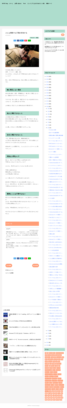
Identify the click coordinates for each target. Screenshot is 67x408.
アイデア (58, 367)
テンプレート (60, 380)
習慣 (57, 397)
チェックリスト (48, 380)
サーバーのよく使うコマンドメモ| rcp (56, 277)
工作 (59, 393)
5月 (48, 127)
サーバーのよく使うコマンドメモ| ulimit (56, 209)
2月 (48, 336)
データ (50, 382)
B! (22, 40)
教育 (62, 393)
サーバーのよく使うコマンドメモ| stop (56, 168)
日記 (37, 37)
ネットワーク (61, 384)
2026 (47, 76)
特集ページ (49, 3)
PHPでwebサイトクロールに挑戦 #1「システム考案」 (56, 146)
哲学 (54, 393)
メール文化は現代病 (54, 250)
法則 (56, 395)
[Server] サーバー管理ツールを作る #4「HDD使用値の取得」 (56, 223)
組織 (54, 397)
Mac (46, 359)
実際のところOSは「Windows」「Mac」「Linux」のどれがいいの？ (56, 274)
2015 (47, 106)
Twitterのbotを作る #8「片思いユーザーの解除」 (56, 170)
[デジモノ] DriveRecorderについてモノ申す (56, 247)
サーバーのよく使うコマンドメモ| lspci (56, 220)
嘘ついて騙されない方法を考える (56, 159)
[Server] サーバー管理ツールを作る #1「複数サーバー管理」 (56, 296)
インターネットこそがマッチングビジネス (56, 165)
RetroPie (55, 359)
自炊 (59, 397)
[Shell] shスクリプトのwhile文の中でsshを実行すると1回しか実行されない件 (56, 280)
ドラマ (56, 384)
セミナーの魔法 (52, 151)
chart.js (46, 365)
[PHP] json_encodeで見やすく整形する (56, 305)
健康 (55, 391)
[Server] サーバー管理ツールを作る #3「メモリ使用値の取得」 (56, 231)
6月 (48, 125)
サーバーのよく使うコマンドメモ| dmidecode (56, 201)
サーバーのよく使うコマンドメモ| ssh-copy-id (56, 318)
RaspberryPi (50, 359)
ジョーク (46, 376)
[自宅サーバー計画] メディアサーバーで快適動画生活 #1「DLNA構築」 (56, 272)
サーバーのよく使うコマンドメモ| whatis (56, 253)
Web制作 (54, 363)
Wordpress (59, 363)
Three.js (50, 361)
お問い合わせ (18, 3)
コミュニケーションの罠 (54, 138)
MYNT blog (5, 3)
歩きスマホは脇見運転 (54, 132)
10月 (49, 114)
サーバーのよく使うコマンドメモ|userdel (56, 269)
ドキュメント (47, 384)
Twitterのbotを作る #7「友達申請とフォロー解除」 (56, 179)
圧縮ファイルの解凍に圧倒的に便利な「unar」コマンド (23, 351)
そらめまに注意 (52, 129)
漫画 (61, 395)
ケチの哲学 (52, 198)
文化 (46, 395)
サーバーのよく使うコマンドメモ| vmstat (56, 244)
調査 (46, 399)
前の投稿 (35, 265)
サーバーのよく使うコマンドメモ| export (56, 310)
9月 (48, 116)
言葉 (62, 397)
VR (50, 363)
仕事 (50, 391)
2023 (47, 84)
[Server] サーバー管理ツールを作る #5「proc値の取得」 (56, 214)
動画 (46, 393)
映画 (51, 395)
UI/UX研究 (47, 363)
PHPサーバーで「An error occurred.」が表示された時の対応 (25, 339)
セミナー (59, 378)
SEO (59, 359)
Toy (59, 361)
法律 (58, 395)
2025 (47, 79)
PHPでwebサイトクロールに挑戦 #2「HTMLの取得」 (56, 143)
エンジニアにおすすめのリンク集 (35, 3)
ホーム (11, 3)
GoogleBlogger (58, 355)
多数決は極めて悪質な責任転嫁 (56, 135)
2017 (47, 101)
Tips (54, 361)
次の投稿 (9, 265)
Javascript (59, 357)
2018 (47, 98)
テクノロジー (54, 380)
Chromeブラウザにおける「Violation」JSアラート (22, 333)
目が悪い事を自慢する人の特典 (56, 173)
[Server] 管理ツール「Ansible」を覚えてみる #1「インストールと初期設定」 (56, 321)
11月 (49, 111)
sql (59, 365)
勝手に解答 (50, 393)
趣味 (48, 399)
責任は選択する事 (54, 266)
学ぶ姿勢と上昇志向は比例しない (56, 316)
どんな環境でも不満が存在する (56, 258)
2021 (47, 90)
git (49, 365)
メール (57, 389)
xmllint (51, 367)
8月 (48, 119)
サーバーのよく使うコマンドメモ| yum (56, 285)
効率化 (58, 391)
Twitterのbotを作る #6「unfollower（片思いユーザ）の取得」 (56, 187)
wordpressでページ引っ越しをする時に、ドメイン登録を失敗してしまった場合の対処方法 (56, 176)
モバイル (61, 389)
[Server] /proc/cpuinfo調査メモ (56, 264)
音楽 (61, 399)
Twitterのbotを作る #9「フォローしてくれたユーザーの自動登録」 (56, 162)
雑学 (54, 399)
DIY (46, 355)
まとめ (54, 367)
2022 (47, 87)
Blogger (38, 405)
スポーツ (56, 376)
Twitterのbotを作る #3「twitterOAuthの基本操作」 (56, 212)
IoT (55, 357)
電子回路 (57, 399)
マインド (32, 37)
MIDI (63, 357)
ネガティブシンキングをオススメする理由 (56, 225)
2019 (47, 95)
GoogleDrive (47, 357)
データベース (55, 382)
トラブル (60, 382)
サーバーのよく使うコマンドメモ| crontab (56, 184)
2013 (47, 345)
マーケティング (48, 389)
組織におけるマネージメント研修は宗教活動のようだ (56, 181)
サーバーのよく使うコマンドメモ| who (56, 302)
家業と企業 (52, 233)
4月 (48, 330)
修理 (53, 391)
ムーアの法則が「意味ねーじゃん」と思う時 (56, 299)
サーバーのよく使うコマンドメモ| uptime (56, 236)
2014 (47, 342)
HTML (52, 357)
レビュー (46, 391)
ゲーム (51, 372)
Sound (46, 361)
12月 (49, 108)
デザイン (46, 382)
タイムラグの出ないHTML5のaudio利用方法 (20, 321)
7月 (48, 122)
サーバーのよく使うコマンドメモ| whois (56, 294)
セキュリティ (54, 378)
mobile (56, 365)
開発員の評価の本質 (54, 307)
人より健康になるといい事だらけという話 (56, 324)
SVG (62, 359)
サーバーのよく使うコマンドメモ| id (56, 140)
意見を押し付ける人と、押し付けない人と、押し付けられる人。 (56, 283)
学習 (56, 393)
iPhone (52, 365)
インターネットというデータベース (56, 154)
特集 (46, 397)
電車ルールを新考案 (54, 157)
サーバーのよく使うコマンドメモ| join (56, 192)
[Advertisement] (33, 17)
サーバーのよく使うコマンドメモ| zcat (56, 261)
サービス (59, 374)
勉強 (62, 391)
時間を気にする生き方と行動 (56, 190)
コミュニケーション (48, 374)
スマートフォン (48, 378)
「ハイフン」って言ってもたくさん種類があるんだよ (22, 345)
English (52, 355)
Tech (24, 3)
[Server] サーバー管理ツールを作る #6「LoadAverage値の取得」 (56, 149)
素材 (51, 397)
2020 (47, 92)
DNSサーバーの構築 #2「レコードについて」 (56, 255)
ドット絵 (52, 384)
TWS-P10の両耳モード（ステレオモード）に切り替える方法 (24, 327)
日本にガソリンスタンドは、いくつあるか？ (56, 313)
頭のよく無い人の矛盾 (55, 291)
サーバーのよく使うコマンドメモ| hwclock (56, 228)
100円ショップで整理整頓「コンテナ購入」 (56, 288)
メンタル (53, 389)
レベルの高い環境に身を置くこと (56, 206)
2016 (47, 103)
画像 (48, 397)
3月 (48, 333)
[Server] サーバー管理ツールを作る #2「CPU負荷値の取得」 (56, 239)
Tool (56, 361)
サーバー (55, 374)
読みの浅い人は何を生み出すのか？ (56, 242)
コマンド (55, 372)
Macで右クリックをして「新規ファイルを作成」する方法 (56, 217)
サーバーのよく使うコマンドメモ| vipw (56, 326)
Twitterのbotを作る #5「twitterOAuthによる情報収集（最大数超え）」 (56, 195)
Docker (49, 355)
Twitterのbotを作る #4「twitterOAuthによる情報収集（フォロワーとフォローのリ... (56, 203)
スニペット (51, 376)
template (47, 367)
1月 (48, 338)
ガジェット (47, 372)
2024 (47, 81)
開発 (51, 399)
